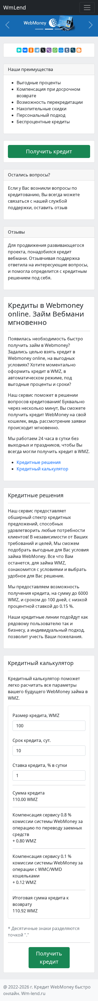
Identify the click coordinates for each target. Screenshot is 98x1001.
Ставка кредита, (40, 765)
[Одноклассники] (31, 50)
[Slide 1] (39, 29)
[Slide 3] (59, 29)
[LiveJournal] (73, 50)
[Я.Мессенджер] (19, 50)
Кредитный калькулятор (42, 469)
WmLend (14, 7)
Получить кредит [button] (49, 151)
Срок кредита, (32, 740)
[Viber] (49, 50)
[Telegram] (37, 50)
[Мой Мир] (61, 50)
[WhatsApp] (55, 50)
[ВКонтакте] (25, 50)
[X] (43, 50)
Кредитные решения (39, 462)
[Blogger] (78, 50)
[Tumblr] (67, 50)
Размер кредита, (36, 715)
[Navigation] (87, 7)
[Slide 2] (49, 29)
